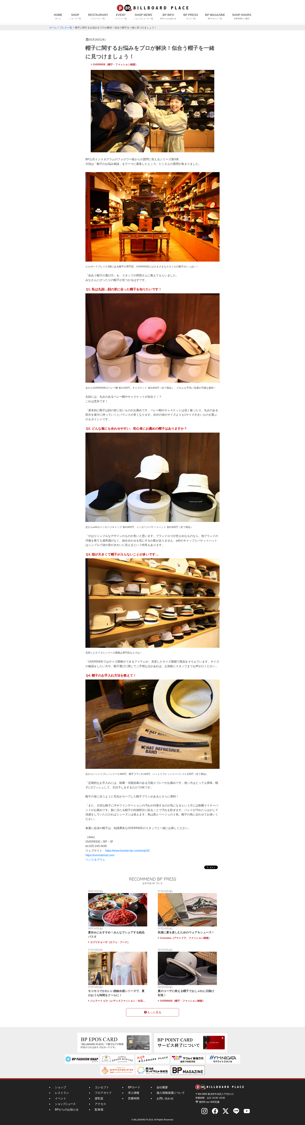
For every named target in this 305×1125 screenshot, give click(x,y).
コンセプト (102, 1087)
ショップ (60, 1087)
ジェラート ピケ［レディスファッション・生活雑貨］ (118, 1000)
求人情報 (133, 1092)
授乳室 (99, 1098)
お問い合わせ (165, 1098)
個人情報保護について (171, 1092)
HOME (58, 16)
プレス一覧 (66, 27)
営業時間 (133, 1098)
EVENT (121, 16)
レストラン (62, 1092)
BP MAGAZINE (215, 16)
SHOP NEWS (143, 16)
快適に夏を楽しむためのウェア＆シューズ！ (186, 932)
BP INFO (168, 16)
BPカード (134, 1087)
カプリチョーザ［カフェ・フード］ (110, 942)
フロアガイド (103, 1092)
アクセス (100, 1103)
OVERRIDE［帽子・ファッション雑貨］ (115, 64)
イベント (60, 1098)
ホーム (53, 27)
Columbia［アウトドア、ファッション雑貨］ (185, 937)
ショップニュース (65, 1103)
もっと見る (154, 1012)
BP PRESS (190, 16)
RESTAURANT (98, 16)
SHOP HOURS (241, 16)
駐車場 (99, 1109)
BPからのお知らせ (67, 1109)
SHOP (75, 16)
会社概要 (162, 1087)
